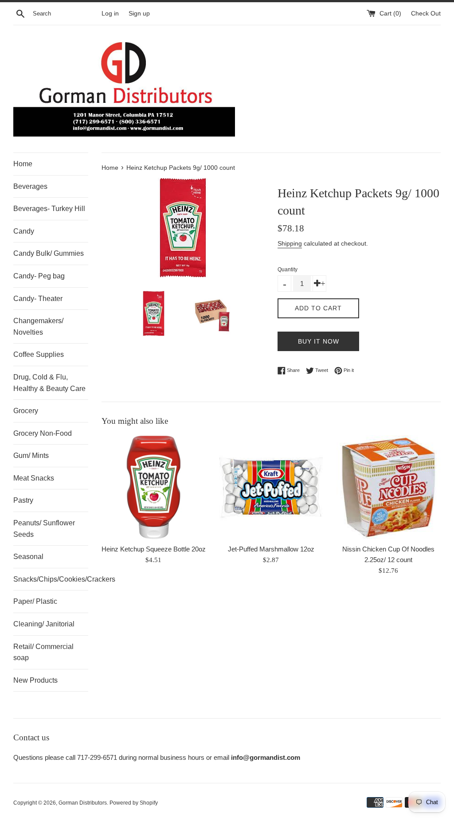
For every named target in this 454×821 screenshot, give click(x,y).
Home (22, 164)
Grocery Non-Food (42, 433)
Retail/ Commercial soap (43, 652)
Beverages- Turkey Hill (49, 208)
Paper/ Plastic (35, 601)
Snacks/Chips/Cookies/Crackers (50, 579)
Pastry (23, 500)
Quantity (287, 269)
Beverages (30, 186)
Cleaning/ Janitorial (43, 624)
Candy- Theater (38, 298)
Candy (23, 231)
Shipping (290, 243)
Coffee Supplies (38, 354)
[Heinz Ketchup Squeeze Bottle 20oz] (154, 487)
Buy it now (318, 341)
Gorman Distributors (83, 803)
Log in (110, 13)
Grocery (25, 410)
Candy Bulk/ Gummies (48, 253)
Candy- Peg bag (39, 276)
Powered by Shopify (134, 803)
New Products (35, 680)
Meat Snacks (33, 478)
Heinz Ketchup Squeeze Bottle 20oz (154, 549)
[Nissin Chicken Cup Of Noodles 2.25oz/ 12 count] (389, 487)
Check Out (426, 13)
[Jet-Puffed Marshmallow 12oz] (271, 487)
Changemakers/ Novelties (38, 326)
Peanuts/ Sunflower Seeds (44, 528)
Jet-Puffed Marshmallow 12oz (271, 549)
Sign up (139, 13)
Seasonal (28, 556)
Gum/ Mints (31, 455)
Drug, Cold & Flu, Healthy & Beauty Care (49, 382)
